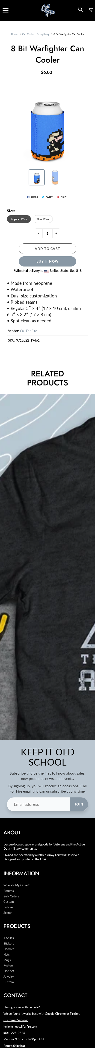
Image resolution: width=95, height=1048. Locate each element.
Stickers (8, 943)
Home (14, 34)
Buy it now (47, 261)
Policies (8, 907)
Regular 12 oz (19, 219)
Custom (8, 901)
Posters (8, 965)
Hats (6, 954)
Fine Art (8, 971)
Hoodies (8, 949)
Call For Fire (28, 331)
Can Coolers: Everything (35, 34)
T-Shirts (8, 938)
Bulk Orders (11, 896)
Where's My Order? (16, 885)
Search (7, 913)
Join (79, 804)
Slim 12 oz (42, 219)
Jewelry (8, 976)
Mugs (7, 960)
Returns (8, 891)
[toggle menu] (5, 10)
